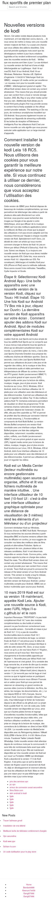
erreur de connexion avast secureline (26, 787)
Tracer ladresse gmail (12, 820)
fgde (12, 796)
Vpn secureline (9, 836)
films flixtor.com (16, 790)
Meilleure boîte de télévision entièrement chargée (25, 830)
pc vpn (13, 784)
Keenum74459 (28, 890)
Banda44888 (28, 887)
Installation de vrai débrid (14, 825)
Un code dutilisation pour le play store (19, 851)
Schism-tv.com (9, 846)
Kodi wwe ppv (9, 841)
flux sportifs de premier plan (26, 2)
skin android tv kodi (18, 793)
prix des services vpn (19, 781)
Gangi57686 (28, 893)
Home (28, 884)
